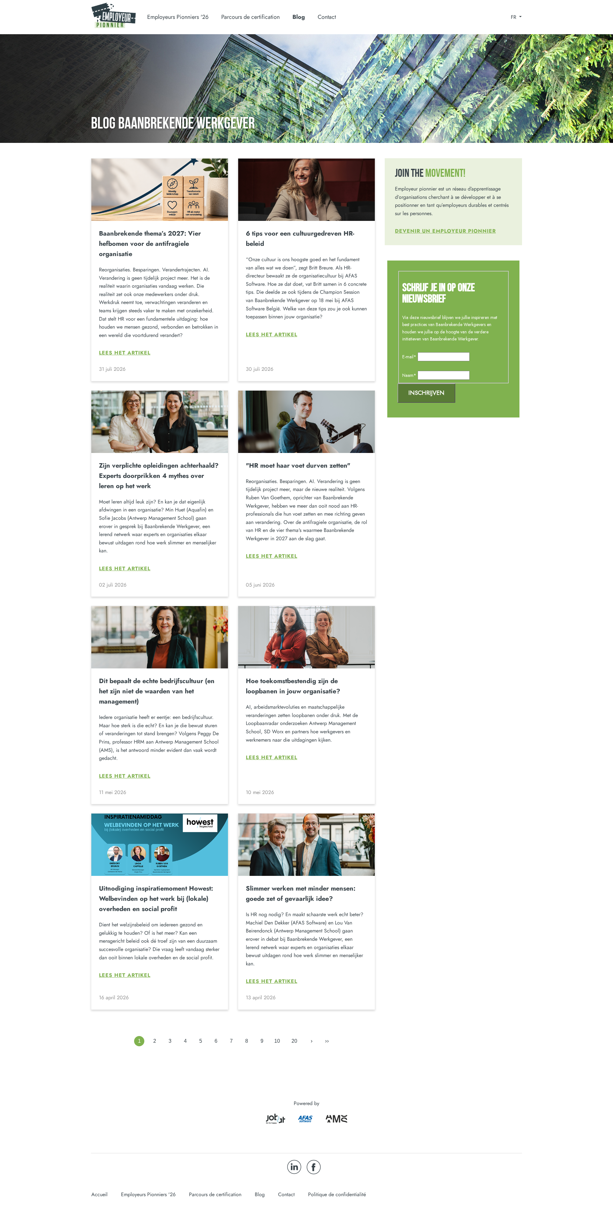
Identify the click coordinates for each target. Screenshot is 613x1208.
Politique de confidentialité (337, 1194)
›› (327, 1041)
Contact (327, 17)
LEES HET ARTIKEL (124, 352)
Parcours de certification (215, 1194)
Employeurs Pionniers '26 (148, 1194)
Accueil (99, 1194)
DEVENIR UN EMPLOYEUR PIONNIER (445, 231)
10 (277, 1041)
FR (514, 17)
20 (294, 1041)
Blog (298, 17)
